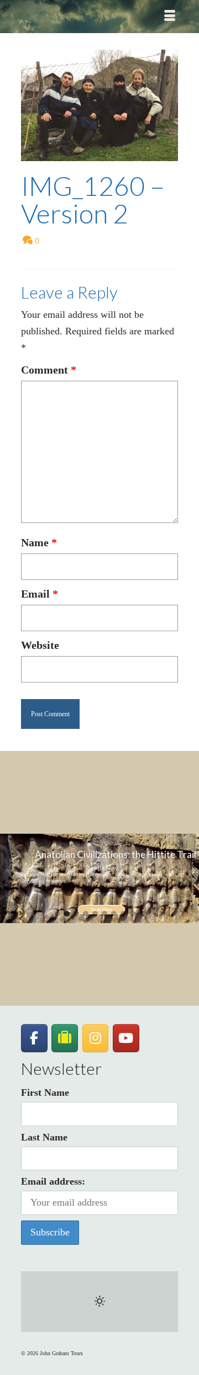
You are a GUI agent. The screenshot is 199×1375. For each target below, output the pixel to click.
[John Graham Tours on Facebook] (34, 1038)
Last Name (44, 1137)
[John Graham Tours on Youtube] (126, 1038)
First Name (45, 1092)
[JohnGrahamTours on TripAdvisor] (64, 1038)
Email (39, 594)
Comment (48, 370)
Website (40, 645)
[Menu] (170, 16)
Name (39, 542)
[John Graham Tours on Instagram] (95, 1038)
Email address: (53, 1181)
